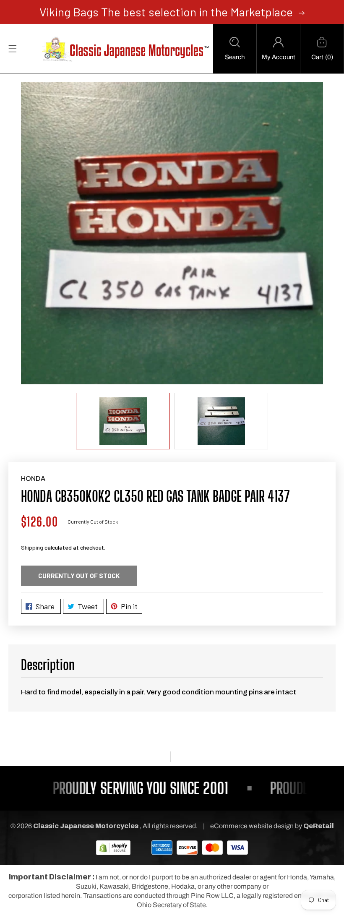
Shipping (32, 547)
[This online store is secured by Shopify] (113, 847)
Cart (317, 57)
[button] (234, 48)
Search (235, 57)
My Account (278, 57)
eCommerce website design (252, 825)
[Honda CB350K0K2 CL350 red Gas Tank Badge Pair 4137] (172, 233)
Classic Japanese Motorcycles (85, 825)
